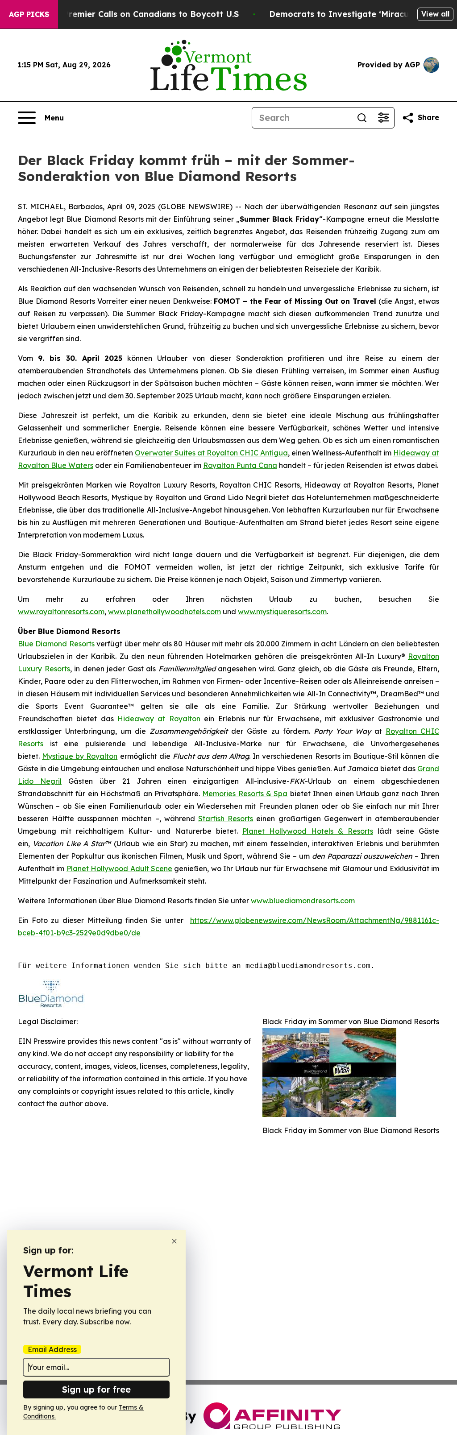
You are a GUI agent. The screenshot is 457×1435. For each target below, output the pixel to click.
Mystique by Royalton (79, 756)
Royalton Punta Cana (240, 465)
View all (435, 13)
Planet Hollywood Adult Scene (119, 868)
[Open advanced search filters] (383, 118)
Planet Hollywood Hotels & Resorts (307, 831)
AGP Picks (29, 14)
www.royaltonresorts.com (61, 611)
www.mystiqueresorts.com (282, 611)
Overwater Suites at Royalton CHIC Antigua (211, 452)
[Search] (362, 118)
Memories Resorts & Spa (244, 793)
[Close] (174, 1241)
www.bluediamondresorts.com (303, 900)
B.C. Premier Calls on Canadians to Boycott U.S (142, 14)
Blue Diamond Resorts (56, 643)
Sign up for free (96, 1389)
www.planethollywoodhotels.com (164, 611)
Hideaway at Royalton (158, 718)
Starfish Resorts (225, 818)
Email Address (52, 1349)
